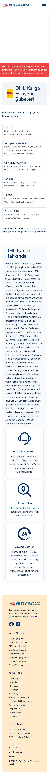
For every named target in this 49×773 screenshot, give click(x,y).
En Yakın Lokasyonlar (18, 729)
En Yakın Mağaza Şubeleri (20, 737)
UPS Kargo (13, 689)
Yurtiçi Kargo (14, 682)
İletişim (12, 756)
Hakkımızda (14, 747)
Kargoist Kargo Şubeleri (19, 657)
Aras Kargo (13, 678)
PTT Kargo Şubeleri (17, 646)
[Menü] (44, 5)
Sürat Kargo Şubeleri (18, 653)
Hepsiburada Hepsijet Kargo (21, 701)
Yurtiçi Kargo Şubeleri (18, 642)
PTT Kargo (13, 686)
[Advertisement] (24, 36)
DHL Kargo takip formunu (24, 508)
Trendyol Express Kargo (19, 697)
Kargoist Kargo (15, 708)
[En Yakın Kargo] (15, 5)
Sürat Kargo (14, 693)
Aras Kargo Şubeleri (17, 638)
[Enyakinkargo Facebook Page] (11, 624)
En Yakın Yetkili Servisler (19, 733)
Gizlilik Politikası (15, 752)
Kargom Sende (15, 712)
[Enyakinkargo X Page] (18, 624)
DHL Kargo (13, 716)
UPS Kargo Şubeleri (17, 650)
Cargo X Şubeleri (16, 665)
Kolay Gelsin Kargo (17, 705)
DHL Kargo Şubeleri (17, 661)
